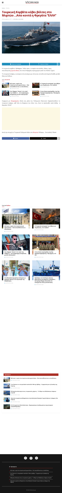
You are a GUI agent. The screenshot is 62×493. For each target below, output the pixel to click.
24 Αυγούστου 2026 (45, 96)
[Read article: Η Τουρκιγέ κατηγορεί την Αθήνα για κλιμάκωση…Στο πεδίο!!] (35, 85)
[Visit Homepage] (32, 2)
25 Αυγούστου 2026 (15, 88)
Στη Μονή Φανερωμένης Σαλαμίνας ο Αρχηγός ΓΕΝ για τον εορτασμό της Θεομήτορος (15, 279)
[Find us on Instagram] (36, 458)
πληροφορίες (15, 101)
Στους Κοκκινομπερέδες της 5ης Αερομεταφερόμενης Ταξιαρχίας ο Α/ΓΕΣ (50, 93)
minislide (20, 19)
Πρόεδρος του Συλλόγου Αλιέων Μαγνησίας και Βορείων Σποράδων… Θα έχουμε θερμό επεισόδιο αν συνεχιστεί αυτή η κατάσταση (45, 280)
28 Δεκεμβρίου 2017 (7, 19)
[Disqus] (31, 309)
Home (3, 8)
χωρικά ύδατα (14, 70)
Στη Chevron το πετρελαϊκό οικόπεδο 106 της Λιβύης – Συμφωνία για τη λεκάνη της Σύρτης (29, 474)
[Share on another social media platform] (58, 64)
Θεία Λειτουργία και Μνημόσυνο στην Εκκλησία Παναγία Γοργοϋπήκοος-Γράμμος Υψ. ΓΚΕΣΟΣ (30, 481)
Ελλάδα (7, 8)
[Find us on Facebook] (25, 458)
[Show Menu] (2, 2)
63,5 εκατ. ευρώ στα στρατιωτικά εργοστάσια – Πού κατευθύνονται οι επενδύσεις (19, 85)
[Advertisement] (31, 58)
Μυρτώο (35, 132)
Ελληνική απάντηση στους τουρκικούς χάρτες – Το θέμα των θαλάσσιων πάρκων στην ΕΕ (30, 478)
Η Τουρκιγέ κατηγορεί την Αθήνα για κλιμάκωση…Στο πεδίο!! (50, 84)
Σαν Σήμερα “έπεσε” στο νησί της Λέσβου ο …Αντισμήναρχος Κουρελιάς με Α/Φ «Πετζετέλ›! (19, 93)
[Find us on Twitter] (31, 458)
